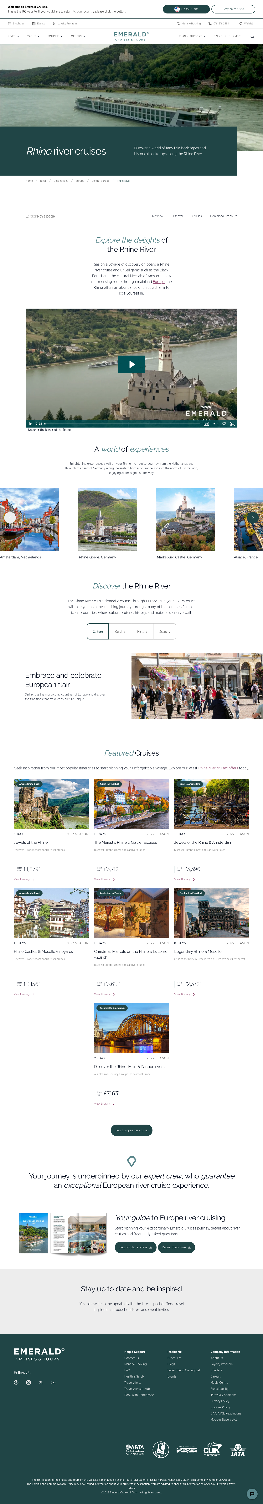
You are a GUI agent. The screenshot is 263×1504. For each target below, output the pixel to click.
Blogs (171, 1364)
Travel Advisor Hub (137, 1388)
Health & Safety (134, 1376)
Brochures (18, 23)
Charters (216, 1370)
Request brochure (174, 1247)
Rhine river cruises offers (218, 768)
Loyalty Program (67, 23)
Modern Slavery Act (224, 1419)
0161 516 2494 (221, 23)
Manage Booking (191, 23)
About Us (217, 1358)
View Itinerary (22, 879)
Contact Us (131, 1358)
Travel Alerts (132, 1382)
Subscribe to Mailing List (184, 1370)
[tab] (98, 631)
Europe (159, 282)
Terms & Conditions (223, 1395)
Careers (216, 1376)
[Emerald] (131, 36)
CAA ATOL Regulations (226, 1413)
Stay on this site (233, 9)
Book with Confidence (139, 1395)
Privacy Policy (220, 1401)
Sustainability (220, 1388)
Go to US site (190, 9)
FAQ (127, 1370)
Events (41, 23)
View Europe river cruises (132, 1130)
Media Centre (219, 1382)
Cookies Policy (220, 1407)
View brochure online (133, 1247)
